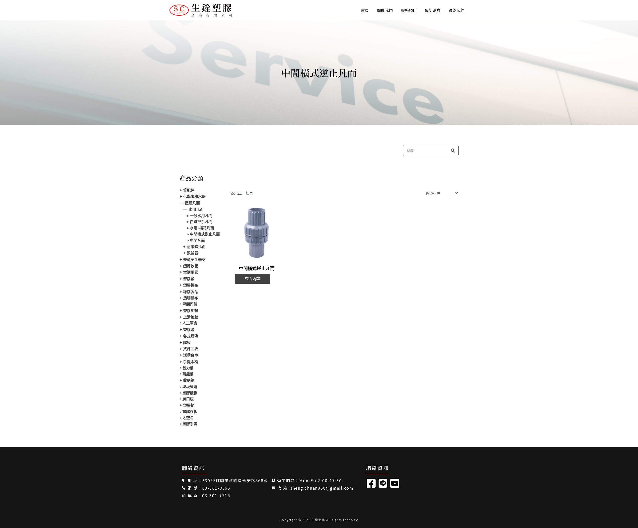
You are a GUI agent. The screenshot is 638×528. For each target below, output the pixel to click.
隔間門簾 (189, 304)
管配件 (188, 190)
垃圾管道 (189, 386)
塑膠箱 (188, 278)
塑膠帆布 (190, 285)
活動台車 (190, 355)
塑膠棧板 (189, 411)
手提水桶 (190, 361)
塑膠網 (188, 329)
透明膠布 (190, 298)
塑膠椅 (188, 405)
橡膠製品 (190, 291)
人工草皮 (189, 323)
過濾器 (192, 253)
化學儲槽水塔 (194, 196)
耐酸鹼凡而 (196, 246)
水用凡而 (196, 209)
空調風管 (190, 272)
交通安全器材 (194, 259)
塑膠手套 (189, 423)
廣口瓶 (188, 398)
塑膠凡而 (192, 203)
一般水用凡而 (201, 215)
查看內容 (252, 279)
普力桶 (188, 368)
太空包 (188, 417)
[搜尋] (452, 150)
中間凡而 (197, 240)
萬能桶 (188, 374)
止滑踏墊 (190, 317)
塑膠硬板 (189, 392)
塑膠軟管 (190, 266)
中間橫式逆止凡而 (205, 234)
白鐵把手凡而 (201, 221)
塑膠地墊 (190, 310)
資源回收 (190, 348)
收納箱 (188, 380)
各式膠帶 (190, 336)
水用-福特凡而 (202, 228)
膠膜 (187, 342)
